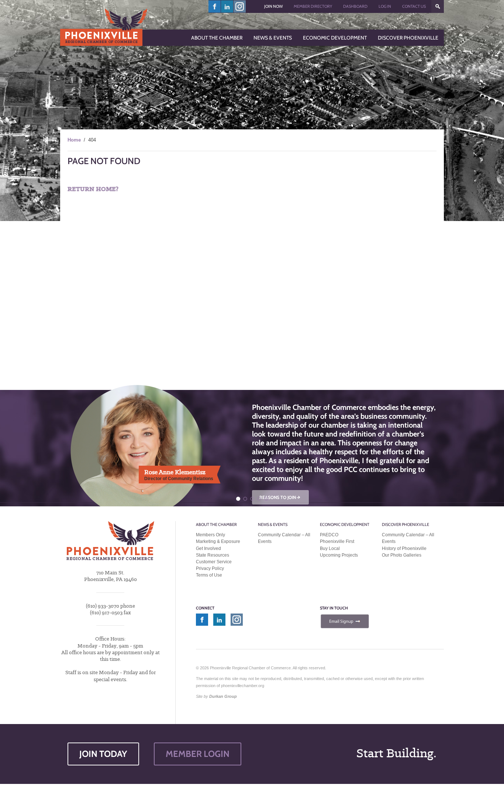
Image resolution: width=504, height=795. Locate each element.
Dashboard (355, 6)
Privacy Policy (210, 568)
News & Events (272, 524)
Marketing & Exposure (218, 541)
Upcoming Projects (339, 555)
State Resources (212, 555)
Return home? (93, 189)
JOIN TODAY (103, 753)
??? (437, 6)
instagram (240, 6)
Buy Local (330, 548)
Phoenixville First (337, 541)
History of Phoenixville (404, 548)
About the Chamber (216, 524)
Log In (385, 6)
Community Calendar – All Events (284, 538)
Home (74, 140)
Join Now (273, 6)
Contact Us (414, 6)
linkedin (227, 6)
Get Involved (208, 548)
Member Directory (313, 6)
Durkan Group (223, 696)
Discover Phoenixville (405, 524)
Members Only (210, 534)
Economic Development (344, 524)
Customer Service (214, 561)
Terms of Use (209, 575)
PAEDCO (329, 534)
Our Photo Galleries (401, 555)
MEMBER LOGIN (197, 753)
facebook (214, 6)
